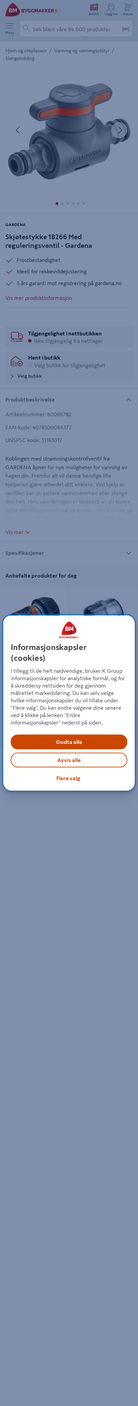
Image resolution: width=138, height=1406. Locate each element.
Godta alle (69, 742)
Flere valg (68, 778)
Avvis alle (69, 760)
